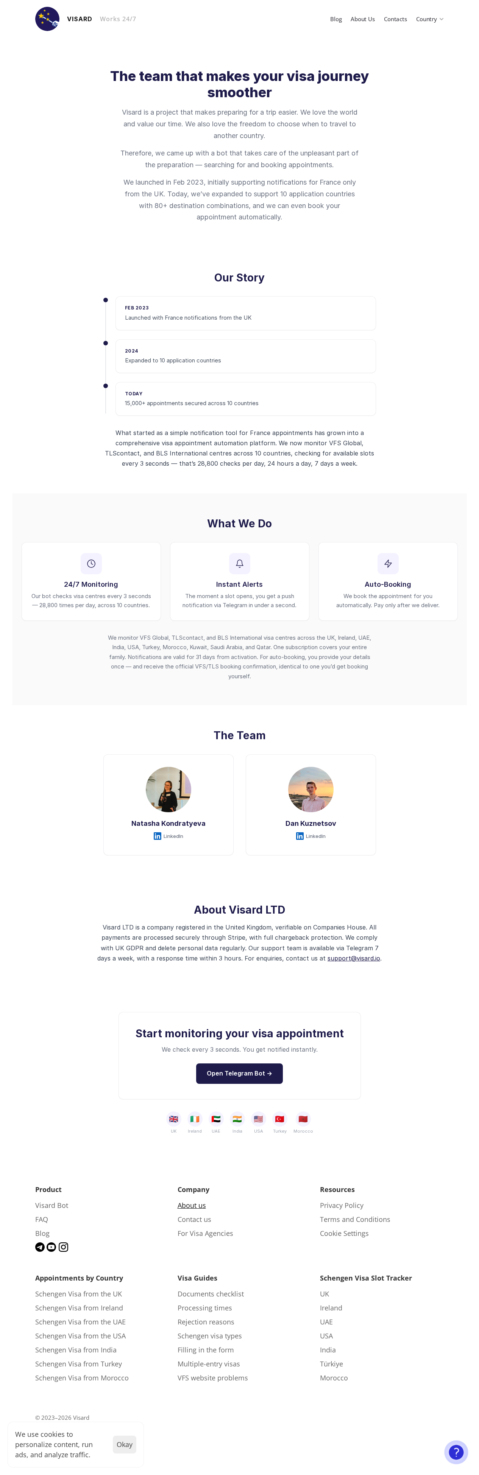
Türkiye (331, 1363)
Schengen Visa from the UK (78, 1293)
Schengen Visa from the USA (80, 1335)
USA (326, 1335)
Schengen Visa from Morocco (82, 1377)
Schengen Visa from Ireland (79, 1307)
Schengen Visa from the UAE (80, 1321)
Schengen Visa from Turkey (78, 1363)
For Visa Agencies (205, 1233)
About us (192, 1205)
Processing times (205, 1307)
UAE (326, 1321)
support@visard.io (354, 958)
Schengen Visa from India (76, 1349)
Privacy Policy (342, 1205)
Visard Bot (51, 1205)
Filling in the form (206, 1349)
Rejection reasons (206, 1321)
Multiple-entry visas (209, 1363)
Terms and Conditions (355, 1219)
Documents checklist (211, 1293)
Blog (42, 1233)
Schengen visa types (210, 1335)
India (328, 1349)
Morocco (334, 1377)
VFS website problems (213, 1377)
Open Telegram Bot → (239, 1073)
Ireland (331, 1307)
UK (324, 1293)
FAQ (41, 1219)
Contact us (194, 1219)
